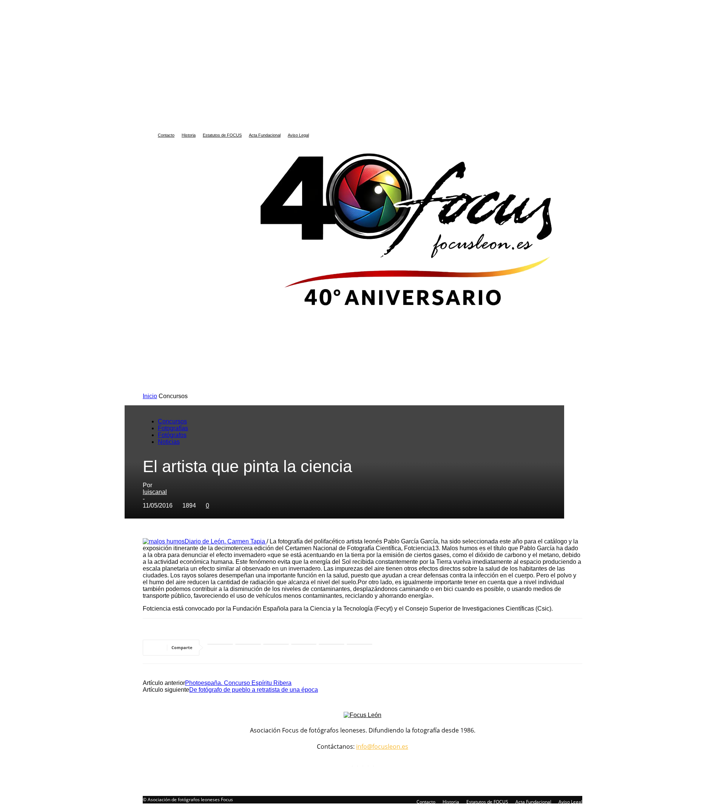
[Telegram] (303, 647)
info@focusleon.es (382, 746)
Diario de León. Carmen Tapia (226, 541)
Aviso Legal (298, 135)
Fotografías (173, 428)
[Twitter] (276, 647)
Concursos (172, 421)
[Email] (359, 647)
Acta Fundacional (265, 135)
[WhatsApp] (220, 647)
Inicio (150, 396)
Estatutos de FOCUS (222, 135)
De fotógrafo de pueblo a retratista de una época (253, 689)
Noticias (169, 442)
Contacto (166, 135)
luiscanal (155, 492)
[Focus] (362, 227)
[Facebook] (248, 647)
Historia (189, 135)
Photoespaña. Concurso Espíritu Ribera (238, 683)
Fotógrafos (172, 435)
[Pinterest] (331, 647)
